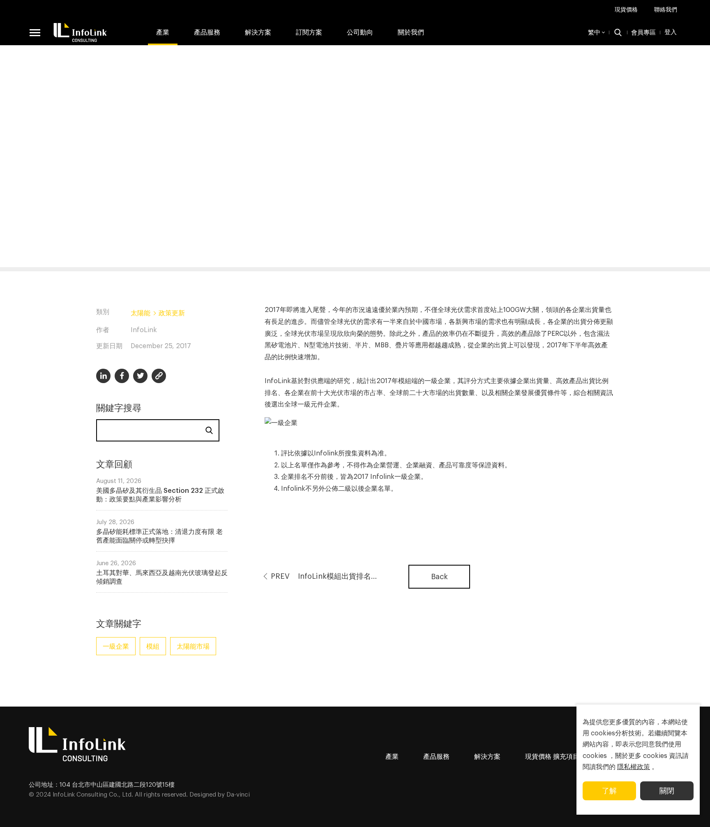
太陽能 (140, 313)
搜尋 (209, 430)
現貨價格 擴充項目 (552, 756)
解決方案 (258, 32)
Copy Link (159, 376)
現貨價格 (626, 10)
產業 (162, 32)
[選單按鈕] (35, 32)
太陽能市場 (193, 646)
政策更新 (172, 313)
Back (439, 576)
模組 (152, 646)
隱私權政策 (633, 767)
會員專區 (643, 33)
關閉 (666, 791)
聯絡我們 (665, 10)
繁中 (594, 33)
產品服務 (436, 756)
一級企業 (116, 646)
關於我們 (411, 32)
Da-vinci (238, 795)
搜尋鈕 (618, 32)
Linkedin (103, 376)
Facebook (122, 376)
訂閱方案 (309, 32)
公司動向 (360, 32)
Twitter (140, 376)
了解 (609, 791)
